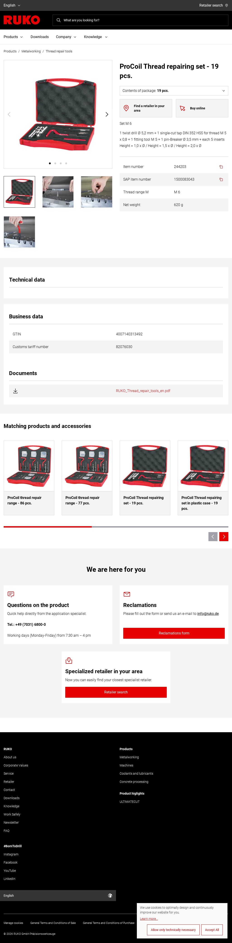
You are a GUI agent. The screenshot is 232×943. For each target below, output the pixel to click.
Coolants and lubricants (136, 773)
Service (9, 773)
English (9, 5)
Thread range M (136, 192)
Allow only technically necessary (173, 930)
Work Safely (12, 814)
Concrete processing (134, 781)
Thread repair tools (59, 51)
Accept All (212, 930)
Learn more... (149, 919)
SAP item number (137, 179)
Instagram (11, 854)
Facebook (10, 862)
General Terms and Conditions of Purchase (108, 923)
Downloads (40, 37)
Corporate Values (16, 765)
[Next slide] (107, 114)
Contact (9, 790)
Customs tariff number (30, 347)
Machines (126, 765)
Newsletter (11, 822)
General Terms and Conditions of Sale (53, 923)
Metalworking (31, 51)
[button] (50, 163)
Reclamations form (174, 633)
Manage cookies (13, 923)
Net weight (131, 205)
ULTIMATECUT (130, 801)
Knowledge (11, 806)
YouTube (10, 870)
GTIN (17, 334)
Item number (133, 167)
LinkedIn (9, 879)
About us (10, 757)
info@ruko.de (208, 613)
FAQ (6, 830)
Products (10, 51)
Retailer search (211, 5)
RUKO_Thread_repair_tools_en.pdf (143, 391)
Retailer (9, 781)
